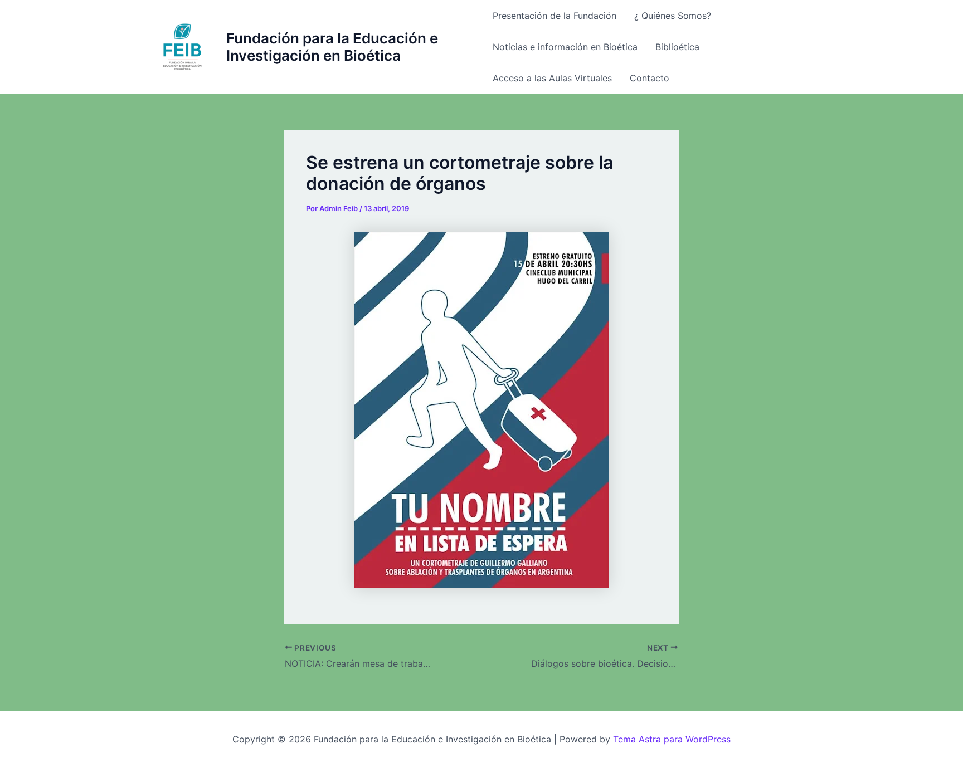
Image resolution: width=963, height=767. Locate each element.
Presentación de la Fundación (554, 15)
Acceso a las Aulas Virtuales (552, 78)
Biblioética (677, 46)
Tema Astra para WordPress (672, 739)
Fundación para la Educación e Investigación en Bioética (332, 47)
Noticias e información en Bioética (565, 46)
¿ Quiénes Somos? (672, 15)
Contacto (649, 78)
